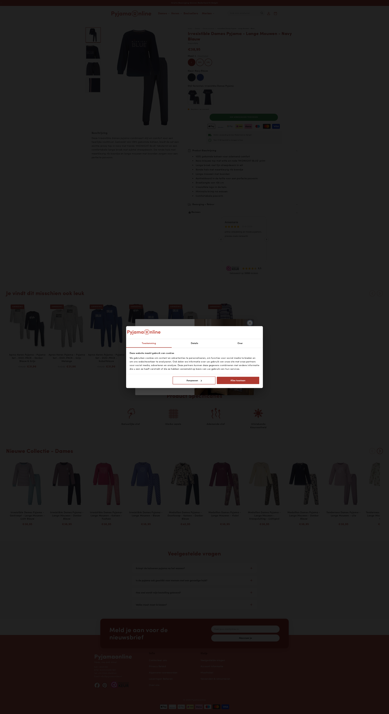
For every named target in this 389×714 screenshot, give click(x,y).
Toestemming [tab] (149, 343)
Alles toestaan (238, 380)
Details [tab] (194, 343)
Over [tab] (240, 343)
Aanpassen (192, 380)
